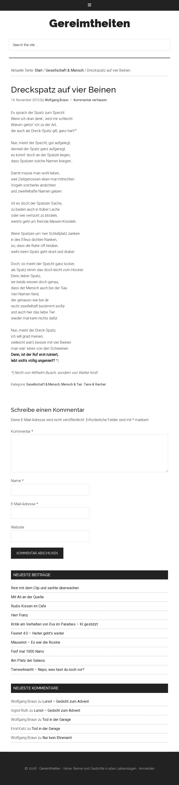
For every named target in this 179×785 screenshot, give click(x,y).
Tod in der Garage (56, 719)
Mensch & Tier (71, 384)
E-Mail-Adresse (24, 504)
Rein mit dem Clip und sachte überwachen (45, 588)
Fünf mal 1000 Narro (27, 651)
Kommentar (22, 431)
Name (17, 481)
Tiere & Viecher (95, 384)
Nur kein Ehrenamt (57, 737)
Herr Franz (19, 615)
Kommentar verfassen (90, 100)
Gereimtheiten (89, 23)
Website (17, 527)
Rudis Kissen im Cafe (28, 606)
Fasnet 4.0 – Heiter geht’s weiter (37, 633)
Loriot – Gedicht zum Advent (65, 701)
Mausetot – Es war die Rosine (35, 642)
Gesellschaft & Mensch (43, 384)
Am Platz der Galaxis (28, 660)
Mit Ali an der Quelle (27, 597)
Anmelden (147, 768)
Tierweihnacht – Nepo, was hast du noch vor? (47, 669)
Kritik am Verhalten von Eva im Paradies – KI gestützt (54, 624)
